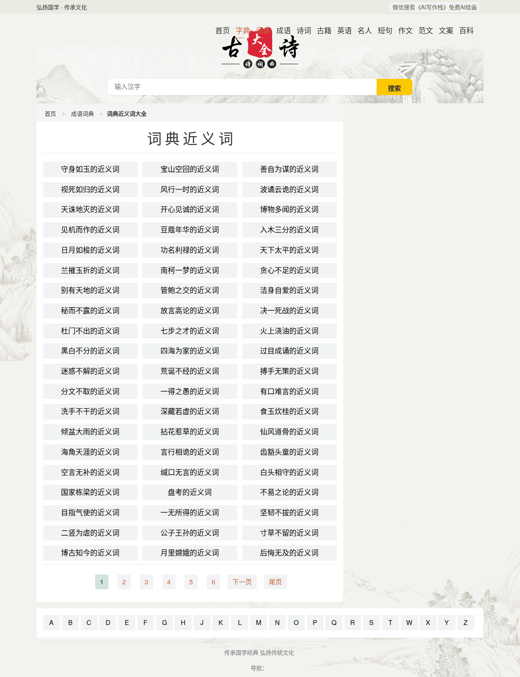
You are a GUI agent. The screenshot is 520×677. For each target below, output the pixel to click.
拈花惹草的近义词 (189, 431)
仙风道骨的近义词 (289, 431)
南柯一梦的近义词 (189, 270)
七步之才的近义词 (189, 331)
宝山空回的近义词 (189, 169)
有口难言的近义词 (289, 391)
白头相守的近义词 (289, 472)
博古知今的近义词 (90, 553)
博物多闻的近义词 (289, 209)
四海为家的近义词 (189, 351)
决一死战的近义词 (289, 310)
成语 (280, 30)
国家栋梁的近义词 (90, 492)
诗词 (301, 30)
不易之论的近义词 (289, 492)
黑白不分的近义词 (90, 351)
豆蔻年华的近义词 (189, 229)
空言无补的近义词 (90, 472)
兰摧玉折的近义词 (90, 270)
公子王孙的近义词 (189, 533)
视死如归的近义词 (90, 189)
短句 (382, 30)
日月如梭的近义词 (90, 250)
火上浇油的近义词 (289, 331)
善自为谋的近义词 (289, 169)
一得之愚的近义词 (189, 391)
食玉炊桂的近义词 (289, 411)
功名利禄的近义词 (189, 250)
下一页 (242, 581)
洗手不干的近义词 (90, 411)
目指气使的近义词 (90, 512)
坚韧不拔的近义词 (289, 512)
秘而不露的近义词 (90, 310)
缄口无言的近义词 (189, 472)
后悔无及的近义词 (289, 553)
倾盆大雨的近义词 (90, 431)
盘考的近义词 (190, 492)
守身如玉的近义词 (90, 169)
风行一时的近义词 (189, 189)
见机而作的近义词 (90, 229)
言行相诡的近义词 (189, 452)
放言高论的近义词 (189, 310)
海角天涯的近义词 (90, 452)
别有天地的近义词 (90, 290)
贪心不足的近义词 (289, 270)
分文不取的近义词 (90, 391)
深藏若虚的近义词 (189, 411)
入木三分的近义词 (289, 229)
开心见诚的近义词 (189, 209)
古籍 (321, 30)
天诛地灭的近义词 (90, 209)
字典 (240, 30)
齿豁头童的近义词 (289, 452)
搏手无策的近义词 (289, 371)
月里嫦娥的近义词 (189, 553)
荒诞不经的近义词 (189, 371)
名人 (362, 30)
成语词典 (82, 113)
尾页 (275, 581)
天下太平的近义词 (289, 250)
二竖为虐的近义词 (90, 533)
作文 (402, 30)
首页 (219, 30)
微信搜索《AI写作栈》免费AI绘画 (434, 7)
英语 (341, 30)
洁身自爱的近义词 (289, 290)
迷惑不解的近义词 (90, 371)
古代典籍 (260, 46)
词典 (260, 30)
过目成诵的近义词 (289, 351)
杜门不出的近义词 (90, 331)
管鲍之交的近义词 (189, 290)
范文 (422, 30)
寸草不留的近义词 (289, 533)
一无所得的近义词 (189, 512)
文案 (443, 30)
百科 (463, 30)
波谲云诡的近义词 (289, 189)
